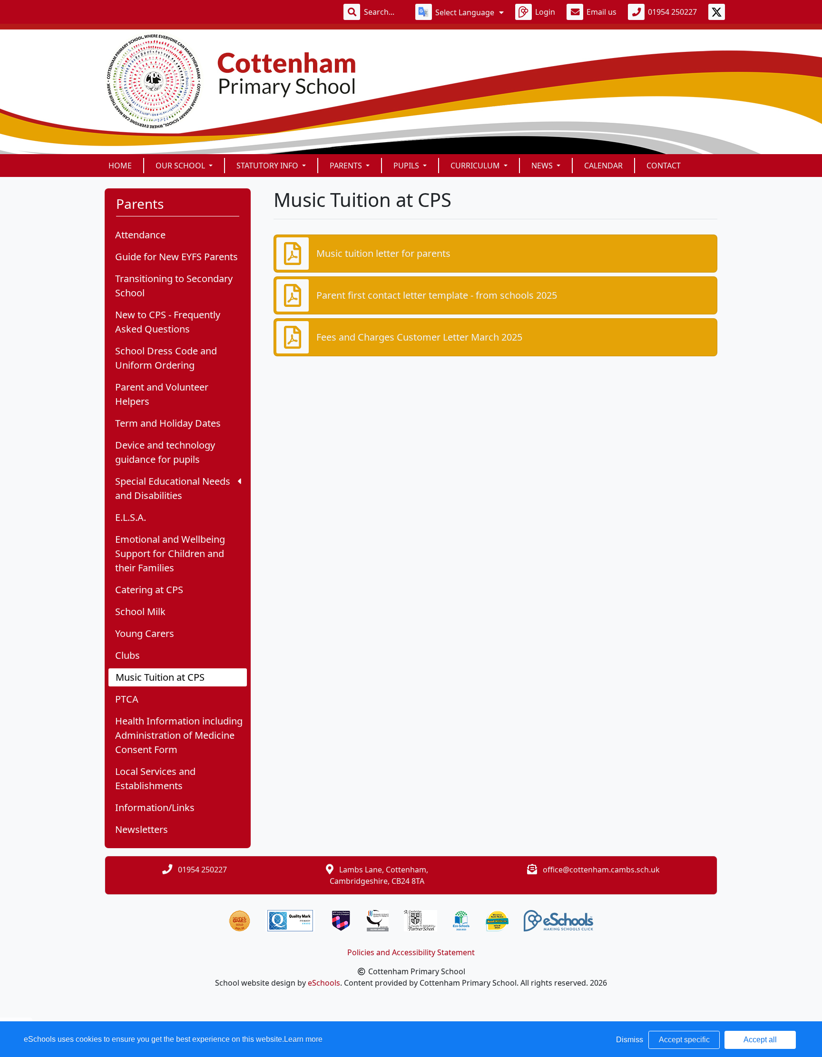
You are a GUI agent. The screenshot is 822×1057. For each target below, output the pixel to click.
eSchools (324, 983)
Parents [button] (347, 165)
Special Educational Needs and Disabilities (172, 488)
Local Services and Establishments (155, 778)
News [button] (543, 165)
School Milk (140, 611)
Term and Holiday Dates (168, 423)
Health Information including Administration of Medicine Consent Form (179, 735)
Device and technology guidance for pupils (165, 452)
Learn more (303, 1039)
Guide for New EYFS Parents (176, 256)
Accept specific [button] (684, 1040)
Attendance (140, 234)
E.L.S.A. (130, 517)
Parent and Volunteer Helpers (161, 394)
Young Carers (144, 633)
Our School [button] (181, 165)
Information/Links (155, 807)
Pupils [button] (407, 165)
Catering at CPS (149, 589)
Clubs (127, 655)
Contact (663, 165)
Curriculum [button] (476, 165)
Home (120, 165)
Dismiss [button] (629, 1040)
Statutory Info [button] (268, 165)
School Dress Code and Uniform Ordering (166, 358)
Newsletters (141, 829)
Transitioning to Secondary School (174, 285)
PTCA (126, 699)
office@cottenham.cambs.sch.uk (601, 869)
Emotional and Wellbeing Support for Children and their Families (170, 553)
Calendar (603, 165)
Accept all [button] (760, 1040)
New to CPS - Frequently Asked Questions (167, 321)
